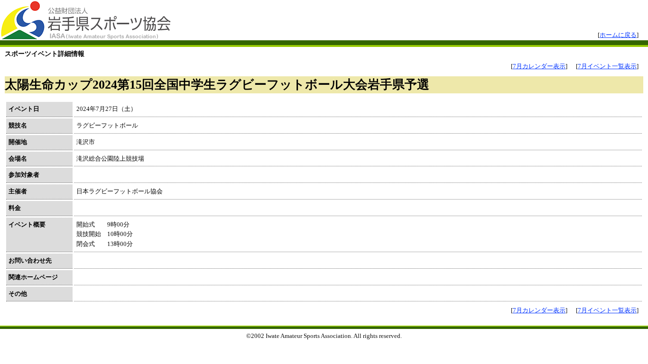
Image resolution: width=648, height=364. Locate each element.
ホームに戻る (618, 34)
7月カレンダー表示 (539, 66)
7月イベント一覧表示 (607, 66)
